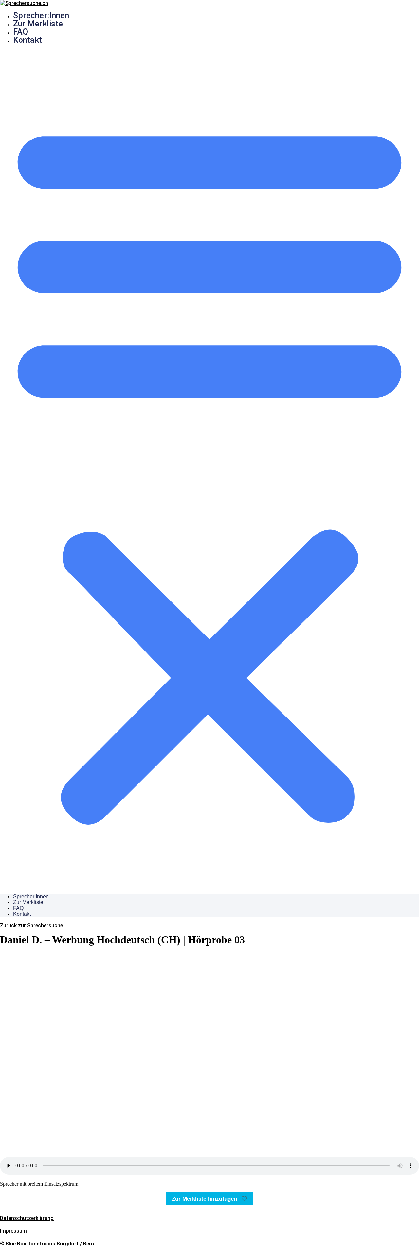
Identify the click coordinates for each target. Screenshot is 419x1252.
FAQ (20, 32)
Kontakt (27, 40)
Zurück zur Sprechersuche (31, 925)
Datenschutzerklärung (27, 1218)
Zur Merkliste (38, 23)
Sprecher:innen (41, 15)
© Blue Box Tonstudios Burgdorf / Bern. (48, 1244)
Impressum (13, 1231)
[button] (209, 468)
